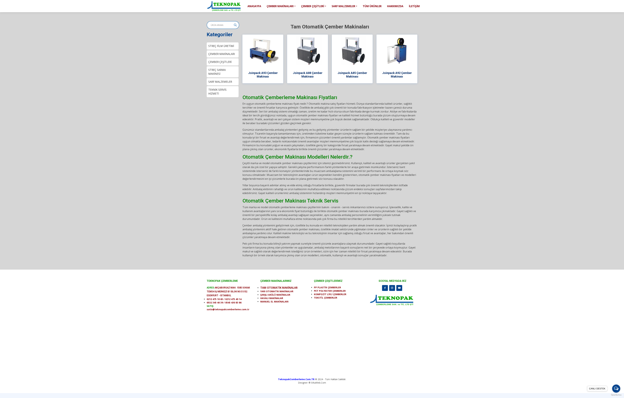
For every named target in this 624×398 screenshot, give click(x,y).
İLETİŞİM (414, 6)
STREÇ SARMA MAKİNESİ (217, 72)
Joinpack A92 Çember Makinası (397, 74)
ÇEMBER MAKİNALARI (221, 54)
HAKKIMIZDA (395, 6)
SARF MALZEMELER (220, 82)
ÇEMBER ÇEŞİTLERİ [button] (312, 6)
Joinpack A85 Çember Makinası (352, 74)
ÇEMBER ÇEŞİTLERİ (220, 62)
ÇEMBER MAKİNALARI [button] (280, 6)
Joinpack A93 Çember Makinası (263, 74)
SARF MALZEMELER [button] (343, 6)
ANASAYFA (254, 6)
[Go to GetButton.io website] (616, 395)
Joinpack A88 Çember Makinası (307, 74)
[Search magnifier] (235, 25)
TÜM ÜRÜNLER (372, 6)
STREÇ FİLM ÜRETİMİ (221, 46)
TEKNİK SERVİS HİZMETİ (217, 91)
